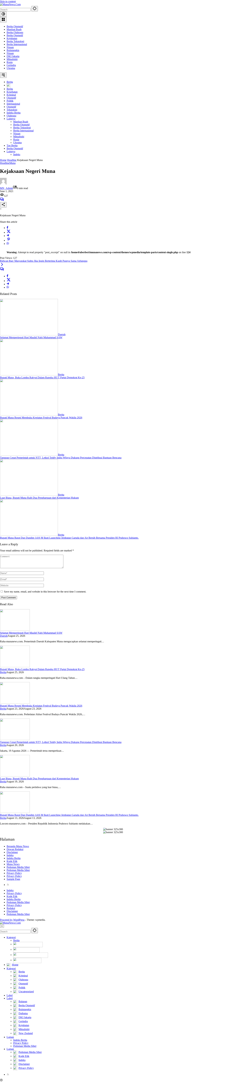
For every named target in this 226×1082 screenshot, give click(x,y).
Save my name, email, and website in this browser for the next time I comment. (45, 591)
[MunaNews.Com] (10, 4)
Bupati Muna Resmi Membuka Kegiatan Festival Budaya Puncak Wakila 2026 (41, 417)
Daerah (62, 334)
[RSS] (8, 884)
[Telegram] (8, 235)
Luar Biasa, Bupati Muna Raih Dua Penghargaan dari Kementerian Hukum (39, 497)
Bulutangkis (13, 50)
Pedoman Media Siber (18, 867)
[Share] (3, 204)
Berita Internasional (17, 44)
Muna (12, 163)
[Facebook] (7, 227)
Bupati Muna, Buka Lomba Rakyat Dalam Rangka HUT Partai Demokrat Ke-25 (42, 377)
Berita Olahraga (15, 32)
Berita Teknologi (15, 41)
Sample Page (13, 879)
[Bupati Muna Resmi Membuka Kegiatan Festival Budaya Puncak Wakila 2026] (29, 414)
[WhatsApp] (8, 243)
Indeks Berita (14, 858)
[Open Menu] (3, 19)
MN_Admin (6, 188)
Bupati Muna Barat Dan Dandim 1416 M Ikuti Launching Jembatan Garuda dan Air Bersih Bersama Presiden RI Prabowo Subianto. (69, 537)
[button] (34, 8)
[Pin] (9, 240)
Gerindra (11, 65)
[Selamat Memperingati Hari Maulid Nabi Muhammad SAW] (29, 334)
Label (10, 995)
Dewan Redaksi (15, 849)
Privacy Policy (14, 873)
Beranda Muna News (18, 846)
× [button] (2, 926)
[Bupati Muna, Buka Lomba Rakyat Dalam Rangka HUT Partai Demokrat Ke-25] (29, 374)
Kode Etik (12, 861)
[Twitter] (9, 232)
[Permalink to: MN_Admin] (3, 183)
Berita (61, 374)
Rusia (10, 62)
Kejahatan (12, 38)
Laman (10, 1037)
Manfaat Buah (14, 29)
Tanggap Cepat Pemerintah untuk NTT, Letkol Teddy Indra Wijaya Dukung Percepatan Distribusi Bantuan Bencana (60, 457)
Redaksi (11, 908)
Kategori (11, 937)
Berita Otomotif (15, 26)
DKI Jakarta (13, 56)
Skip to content (8, 1)
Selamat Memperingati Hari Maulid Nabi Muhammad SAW (31, 337)
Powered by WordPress (12, 919)
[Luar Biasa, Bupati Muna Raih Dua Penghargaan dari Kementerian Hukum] (29, 494)
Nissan (10, 47)
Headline (4, 163)
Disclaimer (12, 852)
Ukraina (11, 68)
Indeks (10, 855)
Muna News (13, 864)
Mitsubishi (12, 59)
